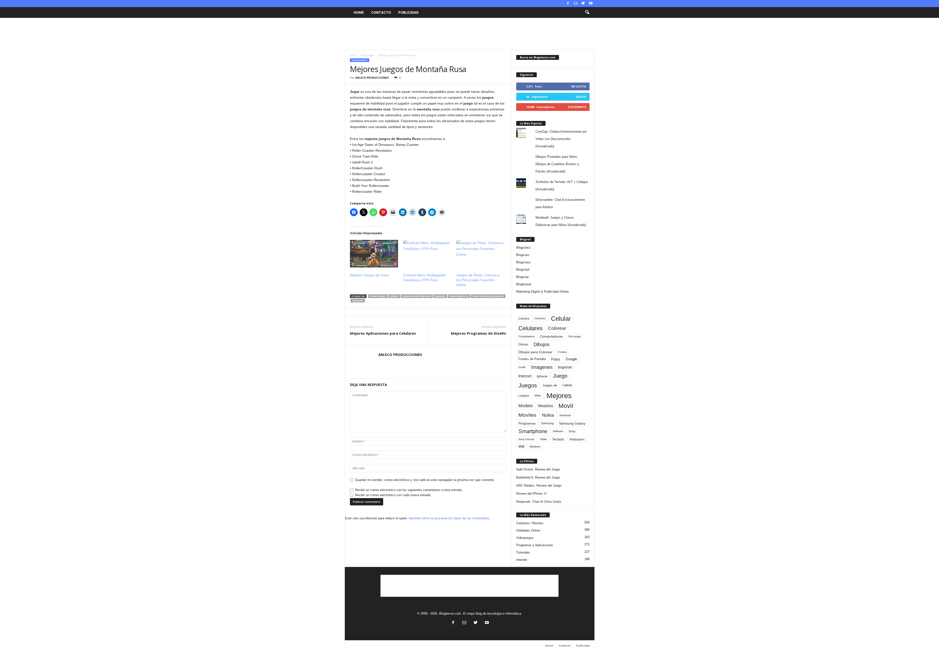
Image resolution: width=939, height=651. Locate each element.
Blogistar (522, 277)
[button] (587, 12)
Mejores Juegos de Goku (369, 275)
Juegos (394, 296)
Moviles (527, 415)
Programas (527, 423)
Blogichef (522, 269)
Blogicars (522, 255)
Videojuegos (367, 55)
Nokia (548, 415)
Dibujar (523, 344)
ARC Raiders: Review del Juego (538, 485)
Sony (572, 431)
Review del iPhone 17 (531, 493)
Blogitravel (523, 284)
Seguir (581, 96)
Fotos (555, 359)
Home (359, 12)
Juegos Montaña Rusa (417, 296)
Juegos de (549, 385)
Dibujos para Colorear (535, 352)
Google (571, 359)
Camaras (540, 318)
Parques (357, 300)
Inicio (353, 55)
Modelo (525, 405)
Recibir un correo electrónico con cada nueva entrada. (393, 495)
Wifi (521, 446)
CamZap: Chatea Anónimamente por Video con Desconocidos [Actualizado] (561, 139)
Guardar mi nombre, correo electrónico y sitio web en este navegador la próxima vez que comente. (425, 480)
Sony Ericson (526, 439)
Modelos (545, 406)
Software (558, 431)
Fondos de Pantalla (532, 359)
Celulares (530, 328)
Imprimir (565, 367)
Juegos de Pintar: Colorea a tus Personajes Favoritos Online (478, 280)
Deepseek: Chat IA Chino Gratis (538, 501)
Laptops (523, 395)
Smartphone (532, 431)
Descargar (574, 336)
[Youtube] (591, 3)
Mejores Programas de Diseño (478, 333)
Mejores (440, 296)
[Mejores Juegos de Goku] (374, 253)
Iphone (542, 376)
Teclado (558, 439)
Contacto (381, 12)
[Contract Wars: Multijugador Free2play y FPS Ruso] (427, 253)
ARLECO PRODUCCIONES (372, 77)
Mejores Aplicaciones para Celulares (383, 333)
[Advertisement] (469, 34)
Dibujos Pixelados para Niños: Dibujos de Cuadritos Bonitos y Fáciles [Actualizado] (557, 164)
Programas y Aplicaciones (534, 545)
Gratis (522, 367)
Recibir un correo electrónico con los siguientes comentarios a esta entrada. (409, 490)
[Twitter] (583, 3)
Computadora (526, 336)
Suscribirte (577, 107)
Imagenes (542, 367)
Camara (523, 318)
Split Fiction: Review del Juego (538, 469)
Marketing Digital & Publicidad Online (542, 291)
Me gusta (578, 86)
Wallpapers (577, 439)
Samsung (547, 423)
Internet (524, 376)
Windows (535, 446)
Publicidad (408, 12)
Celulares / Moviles (529, 523)
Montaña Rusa (459, 296)
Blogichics (523, 247)
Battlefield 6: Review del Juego (538, 477)
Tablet (543, 439)
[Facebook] (568, 3)
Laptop (567, 385)
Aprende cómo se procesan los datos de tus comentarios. (450, 518)
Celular (561, 318)
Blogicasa (523, 262)
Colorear (557, 328)
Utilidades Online (528, 530)
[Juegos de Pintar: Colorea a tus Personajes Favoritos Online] (480, 253)
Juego (560, 376)
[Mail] (576, 3)
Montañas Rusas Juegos (488, 296)
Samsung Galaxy (572, 423)
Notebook (565, 415)
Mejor (538, 395)
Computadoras (551, 336)
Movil (566, 405)
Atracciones (378, 296)
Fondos (562, 352)
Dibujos (541, 344)
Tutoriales (523, 552)
